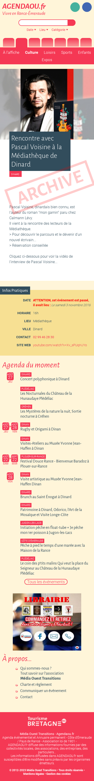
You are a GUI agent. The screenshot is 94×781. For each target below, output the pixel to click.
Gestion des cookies (58, 774)
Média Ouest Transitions (41, 770)
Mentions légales (33, 774)
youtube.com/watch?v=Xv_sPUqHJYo (60, 345)
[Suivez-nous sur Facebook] (87, 7)
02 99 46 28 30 (43, 337)
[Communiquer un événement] (75, 7)
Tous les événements (46, 581)
